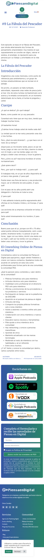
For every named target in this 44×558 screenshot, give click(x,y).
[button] (5, 12)
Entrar (35, 12)
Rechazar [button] (17, 551)
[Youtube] (3, 507)
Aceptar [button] (8, 551)
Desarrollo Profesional (28, 27)
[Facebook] (13, 507)
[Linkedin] (6, 507)
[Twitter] (16, 507)
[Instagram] (10, 507)
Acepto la (19, 450)
